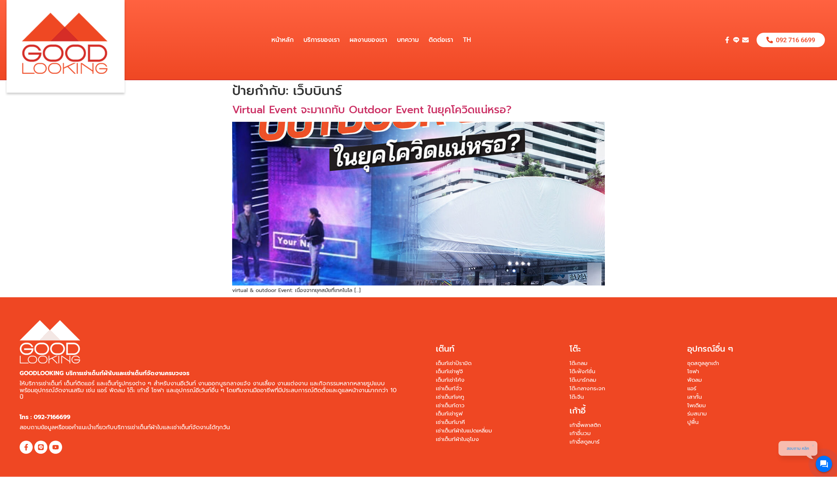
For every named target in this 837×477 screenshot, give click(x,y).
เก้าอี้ (578, 411)
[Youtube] (55, 447)
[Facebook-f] (727, 40)
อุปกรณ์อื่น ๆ (710, 349)
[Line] (40, 447)
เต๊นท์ (445, 349)
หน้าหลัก (282, 40)
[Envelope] (745, 40)
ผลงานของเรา (368, 40)
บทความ (408, 40)
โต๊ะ (575, 349)
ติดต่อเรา (441, 40)
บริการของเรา (321, 40)
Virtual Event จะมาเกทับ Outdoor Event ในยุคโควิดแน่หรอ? (372, 110)
